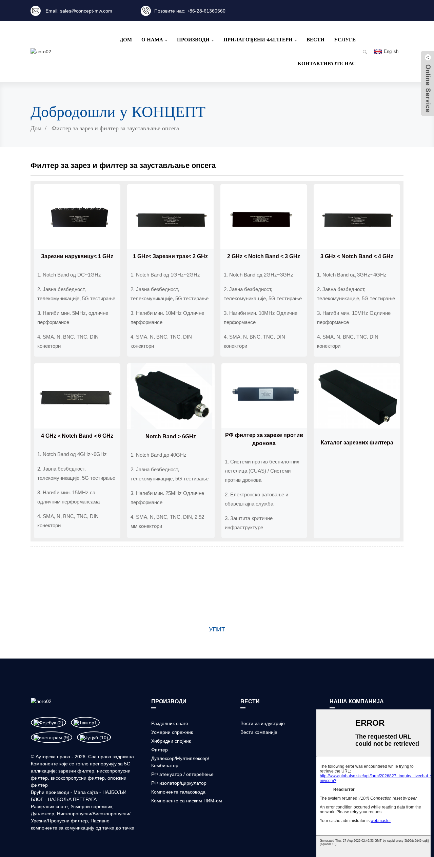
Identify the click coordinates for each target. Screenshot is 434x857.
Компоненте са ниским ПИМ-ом (186, 800)
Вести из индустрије (262, 723)
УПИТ (217, 629)
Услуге (345, 39)
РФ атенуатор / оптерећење (182, 774)
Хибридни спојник (171, 741)
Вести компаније (258, 732)
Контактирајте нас (327, 63)
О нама (152, 39)
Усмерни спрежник (91, 806)
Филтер (159, 750)
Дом (126, 39)
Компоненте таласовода (178, 792)
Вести (315, 39)
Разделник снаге (49, 806)
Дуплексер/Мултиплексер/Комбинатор (180, 762)
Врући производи (50, 792)
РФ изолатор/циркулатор (178, 783)
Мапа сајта (86, 792)
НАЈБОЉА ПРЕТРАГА (72, 799)
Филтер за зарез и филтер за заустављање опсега (115, 128)
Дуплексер (42, 813)
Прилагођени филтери (258, 39)
